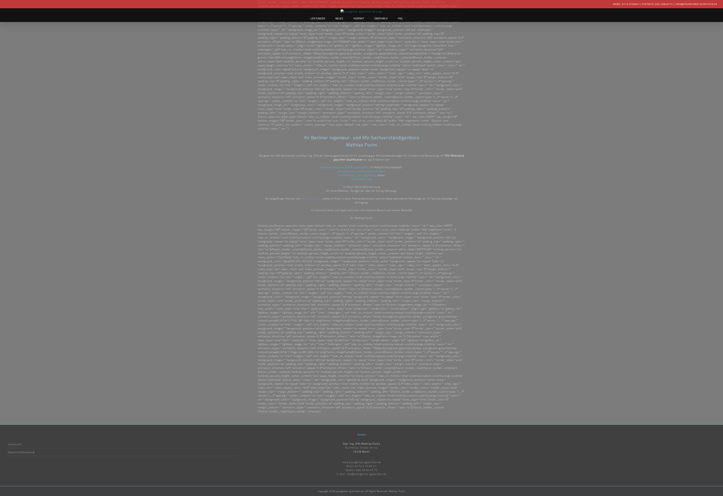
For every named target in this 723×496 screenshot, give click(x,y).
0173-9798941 (631, 4)
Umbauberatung (361, 179)
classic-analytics (311, 198)
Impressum (15, 444)
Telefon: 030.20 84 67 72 (361, 470)
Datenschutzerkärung (21, 452)
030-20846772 (664, 4)
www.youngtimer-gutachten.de (361, 462)
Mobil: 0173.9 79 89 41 (361, 466)
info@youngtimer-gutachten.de (696, 4)
